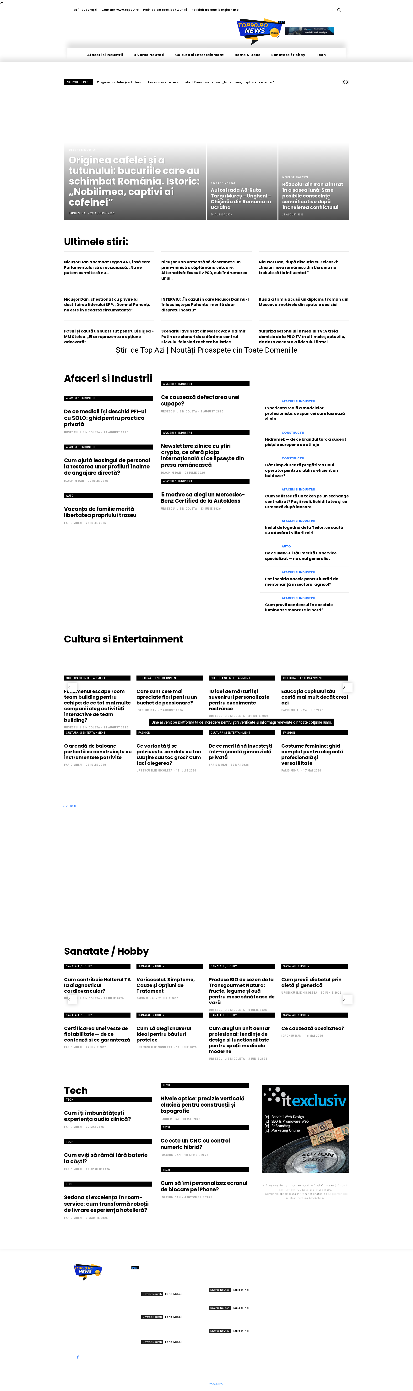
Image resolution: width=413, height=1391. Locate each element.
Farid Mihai (73, 523)
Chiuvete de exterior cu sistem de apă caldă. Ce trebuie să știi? (313, 859)
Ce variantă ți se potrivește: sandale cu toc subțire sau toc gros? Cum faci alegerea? (168, 754)
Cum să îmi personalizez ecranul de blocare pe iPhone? (204, 1186)
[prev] (343, 82)
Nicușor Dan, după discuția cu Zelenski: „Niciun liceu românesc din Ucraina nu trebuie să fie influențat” (298, 267)
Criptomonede (338, 1193)
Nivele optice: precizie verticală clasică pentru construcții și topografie (203, 1105)
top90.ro (216, 1384)
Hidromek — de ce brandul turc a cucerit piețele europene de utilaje (305, 442)
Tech (69, 1099)
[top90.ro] (259, 31)
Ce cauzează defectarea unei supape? (200, 400)
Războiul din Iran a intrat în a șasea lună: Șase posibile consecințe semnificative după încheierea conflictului (240, 1320)
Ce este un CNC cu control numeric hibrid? (195, 1144)
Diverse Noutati (84, 149)
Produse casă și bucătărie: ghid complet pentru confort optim (99, 859)
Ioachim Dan (74, 481)
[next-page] (348, 687)
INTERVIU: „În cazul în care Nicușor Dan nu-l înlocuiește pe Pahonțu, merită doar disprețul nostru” (205, 305)
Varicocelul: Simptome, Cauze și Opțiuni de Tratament (165, 985)
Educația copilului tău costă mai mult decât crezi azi (314, 697)
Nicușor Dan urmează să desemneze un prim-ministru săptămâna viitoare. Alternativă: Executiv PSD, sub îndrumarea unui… (204, 270)
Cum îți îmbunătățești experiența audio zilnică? (97, 1116)
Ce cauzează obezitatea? (312, 1028)
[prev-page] (72, 687)
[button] (339, 10)
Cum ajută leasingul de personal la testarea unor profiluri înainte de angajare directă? (107, 467)
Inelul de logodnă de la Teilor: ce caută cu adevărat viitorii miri (304, 530)
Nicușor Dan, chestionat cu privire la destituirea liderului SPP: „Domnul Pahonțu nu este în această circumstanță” (107, 305)
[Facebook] (78, 1357)
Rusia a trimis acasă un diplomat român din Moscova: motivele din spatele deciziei (303, 302)
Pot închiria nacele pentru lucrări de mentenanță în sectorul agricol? (301, 581)
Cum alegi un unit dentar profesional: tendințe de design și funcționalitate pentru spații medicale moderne (239, 1040)
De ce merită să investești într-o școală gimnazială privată (240, 752)
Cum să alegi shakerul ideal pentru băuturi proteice (163, 1034)
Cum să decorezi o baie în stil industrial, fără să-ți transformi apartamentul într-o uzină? (243, 862)
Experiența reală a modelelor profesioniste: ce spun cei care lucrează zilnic (305, 413)
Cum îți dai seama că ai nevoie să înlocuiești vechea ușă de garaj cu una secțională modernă (172, 895)
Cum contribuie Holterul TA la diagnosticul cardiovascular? (97, 985)
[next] (347, 82)
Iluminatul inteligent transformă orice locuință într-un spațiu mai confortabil (98, 829)
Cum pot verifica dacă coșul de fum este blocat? (315, 889)
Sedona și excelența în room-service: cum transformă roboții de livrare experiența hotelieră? (106, 1204)
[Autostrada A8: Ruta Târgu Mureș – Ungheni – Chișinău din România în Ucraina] (242, 155)
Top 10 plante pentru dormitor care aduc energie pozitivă (164, 859)
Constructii (293, 432)
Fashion (144, 732)
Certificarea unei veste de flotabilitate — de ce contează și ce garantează (97, 1034)
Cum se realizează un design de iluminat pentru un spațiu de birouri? (243, 892)
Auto (70, 495)
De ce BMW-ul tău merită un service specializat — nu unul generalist (301, 555)
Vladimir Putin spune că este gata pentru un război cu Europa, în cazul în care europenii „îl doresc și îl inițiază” (172, 1307)
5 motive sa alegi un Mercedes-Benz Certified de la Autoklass (203, 498)
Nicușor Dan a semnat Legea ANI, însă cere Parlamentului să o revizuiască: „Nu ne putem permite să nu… (107, 267)
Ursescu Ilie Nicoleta (82, 432)
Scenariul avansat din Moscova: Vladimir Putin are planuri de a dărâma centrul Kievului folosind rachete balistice (203, 336)
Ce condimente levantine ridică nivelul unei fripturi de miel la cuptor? (97, 892)
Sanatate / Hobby (79, 966)
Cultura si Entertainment (85, 678)
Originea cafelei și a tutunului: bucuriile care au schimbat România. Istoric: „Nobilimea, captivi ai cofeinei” (185, 82)
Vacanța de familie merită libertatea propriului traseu (100, 512)
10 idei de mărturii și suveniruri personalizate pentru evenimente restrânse (239, 700)
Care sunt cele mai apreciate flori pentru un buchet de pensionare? (166, 697)
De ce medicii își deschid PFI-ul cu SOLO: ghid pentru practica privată (105, 418)
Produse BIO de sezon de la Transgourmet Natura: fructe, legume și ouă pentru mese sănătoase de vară (242, 991)
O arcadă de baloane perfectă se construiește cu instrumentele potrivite (98, 752)
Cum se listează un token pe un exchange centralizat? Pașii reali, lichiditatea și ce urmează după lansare (307, 501)
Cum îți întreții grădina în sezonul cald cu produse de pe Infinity (172, 826)
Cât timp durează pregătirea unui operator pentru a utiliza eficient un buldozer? (301, 470)
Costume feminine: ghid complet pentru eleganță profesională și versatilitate (312, 754)
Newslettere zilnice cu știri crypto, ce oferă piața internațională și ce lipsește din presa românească (202, 455)
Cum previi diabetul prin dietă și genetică (311, 982)
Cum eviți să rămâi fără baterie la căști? (105, 1158)
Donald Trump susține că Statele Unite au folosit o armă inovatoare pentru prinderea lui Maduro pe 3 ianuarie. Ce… (172, 1332)
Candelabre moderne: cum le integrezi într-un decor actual (244, 826)
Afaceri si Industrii (80, 398)
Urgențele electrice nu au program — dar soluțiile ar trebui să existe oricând (315, 826)
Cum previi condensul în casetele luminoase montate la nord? (299, 607)
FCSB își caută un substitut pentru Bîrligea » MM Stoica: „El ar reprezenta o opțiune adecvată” (109, 336)
